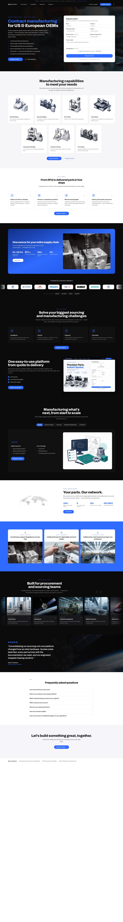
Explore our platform (15, 387)
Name (68, 23)
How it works (24, 4)
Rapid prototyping (49, 424)
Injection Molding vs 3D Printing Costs (67, 761)
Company (50, 4)
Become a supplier (93, 4)
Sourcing (59, 424)
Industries (42, 4)
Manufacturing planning (70, 424)
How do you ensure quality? (38, 711)
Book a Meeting (31, 59)
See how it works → (54, 158)
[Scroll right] (100, 592)
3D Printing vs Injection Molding (49, 761)
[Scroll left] (97, 592)
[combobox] (95, 31)
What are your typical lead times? (40, 707)
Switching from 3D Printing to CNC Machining (29, 761)
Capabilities (33, 4)
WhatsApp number (71, 28)
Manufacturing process (96, 34)
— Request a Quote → (82, 1)
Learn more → (18, 260)
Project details (70, 40)
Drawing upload (72, 48)
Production (82, 424)
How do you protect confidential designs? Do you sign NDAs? (48, 716)
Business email (72, 34)
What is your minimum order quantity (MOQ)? (43, 694)
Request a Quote (106, 4)
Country (92, 28)
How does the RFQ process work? (40, 689)
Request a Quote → (15, 59)
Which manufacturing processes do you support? (44, 698)
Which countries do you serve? (39, 702)
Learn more (68, 511)
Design (39, 424)
